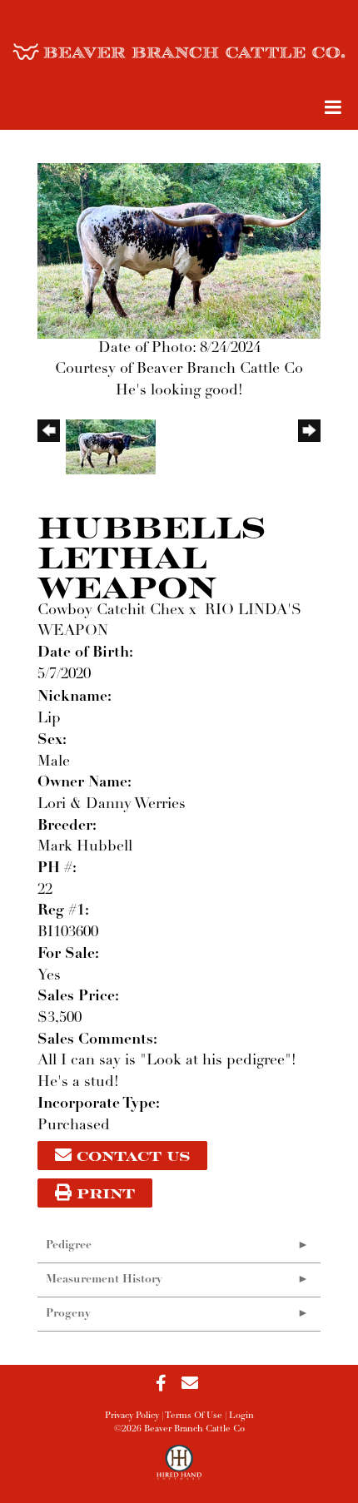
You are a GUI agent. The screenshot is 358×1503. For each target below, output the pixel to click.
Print (103, 1192)
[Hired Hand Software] (179, 1470)
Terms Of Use (193, 1416)
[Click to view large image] (179, 250)
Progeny (68, 1313)
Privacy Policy (132, 1416)
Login (241, 1416)
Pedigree (69, 1245)
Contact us (131, 1155)
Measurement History (104, 1279)
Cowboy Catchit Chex (111, 610)
